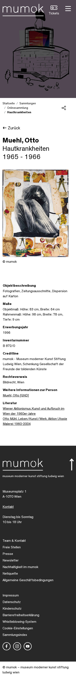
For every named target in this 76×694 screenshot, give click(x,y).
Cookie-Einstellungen (18, 628)
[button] (54, 11)
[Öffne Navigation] (67, 8)
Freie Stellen (12, 547)
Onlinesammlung (17, 107)
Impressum (11, 595)
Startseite (9, 103)
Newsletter (11, 560)
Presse (8, 554)
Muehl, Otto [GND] (16, 395)
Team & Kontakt (14, 540)
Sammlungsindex (15, 635)
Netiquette (10, 573)
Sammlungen (27, 103)
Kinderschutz (12, 608)
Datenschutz (12, 602)
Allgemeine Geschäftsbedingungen (28, 580)
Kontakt (8, 506)
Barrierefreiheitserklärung (21, 615)
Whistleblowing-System (19, 621)
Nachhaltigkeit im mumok (20, 567)
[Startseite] (23, 9)
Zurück (14, 128)
